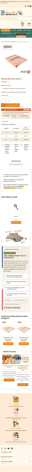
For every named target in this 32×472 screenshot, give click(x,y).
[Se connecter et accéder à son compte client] (22, 24)
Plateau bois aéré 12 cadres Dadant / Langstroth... (24, 339)
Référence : (4, 85)
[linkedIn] (12, 448)
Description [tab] (16, 161)
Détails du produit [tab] (16, 164)
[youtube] (30, 6)
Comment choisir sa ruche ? (9, 366)
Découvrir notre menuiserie (12, 307)
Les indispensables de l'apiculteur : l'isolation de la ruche (22, 368)
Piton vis (16, 216)
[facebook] (25, 6)
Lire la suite (9, 380)
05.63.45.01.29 (22, 1)
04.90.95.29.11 (4, 3)
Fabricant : (6, 88)
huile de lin (12, 188)
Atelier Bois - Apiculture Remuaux (17, 88)
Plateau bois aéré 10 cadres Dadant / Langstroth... (8, 339)
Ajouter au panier (9, 105)
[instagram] (28, 6)
